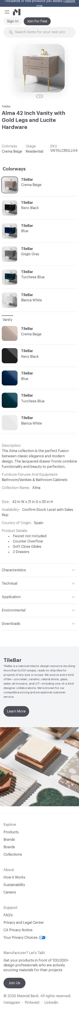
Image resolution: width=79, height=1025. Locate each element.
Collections (13, 854)
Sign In (12, 21)
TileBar (6, 106)
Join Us (14, 983)
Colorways (14, 169)
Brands (9, 839)
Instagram (12, 1002)
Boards (9, 847)
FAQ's (8, 915)
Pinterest (32, 1002)
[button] (7, 12)
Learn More (16, 711)
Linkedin (51, 1002)
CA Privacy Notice (18, 930)
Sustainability (14, 885)
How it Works (14, 877)
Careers (10, 892)
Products (11, 832)
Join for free (37, 21)
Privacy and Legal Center (24, 922)
